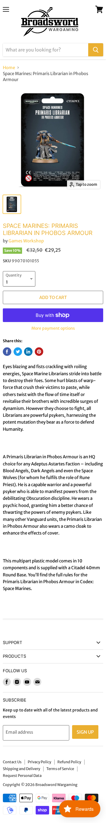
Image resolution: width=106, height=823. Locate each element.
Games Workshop (26, 241)
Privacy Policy (39, 762)
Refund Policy (69, 762)
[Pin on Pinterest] (39, 351)
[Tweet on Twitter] (18, 351)
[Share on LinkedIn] (28, 351)
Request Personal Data (22, 775)
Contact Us (12, 762)
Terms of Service (60, 768)
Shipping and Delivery (21, 768)
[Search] (95, 49)
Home (9, 67)
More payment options (53, 328)
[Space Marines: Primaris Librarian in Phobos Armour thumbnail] (12, 204)
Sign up (85, 732)
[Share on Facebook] (7, 351)
